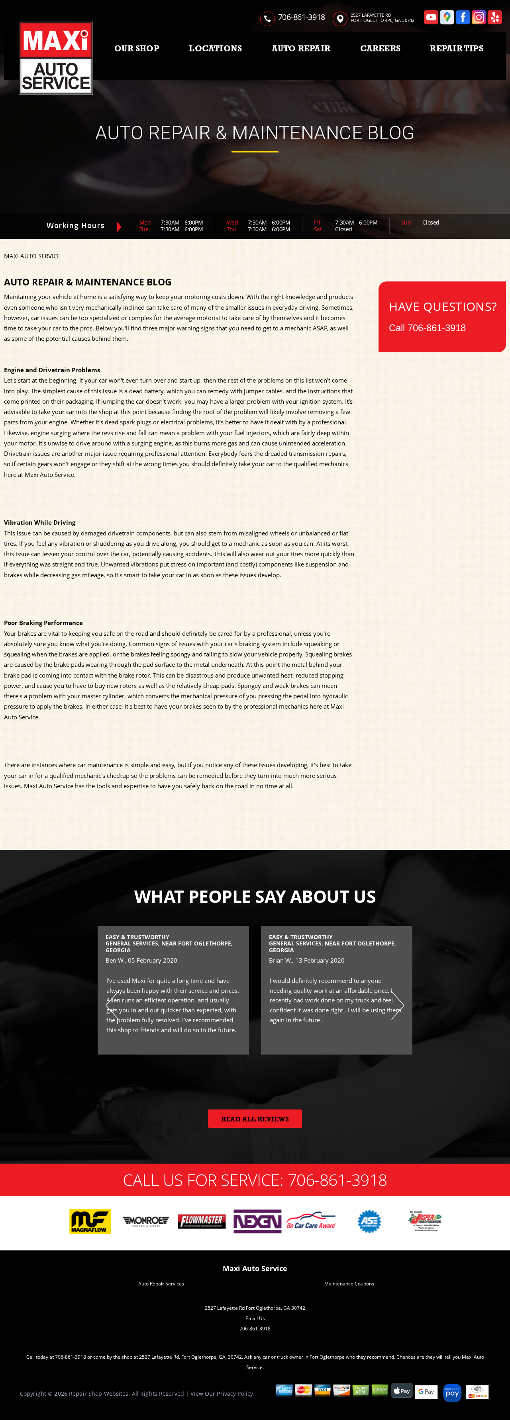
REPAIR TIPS (456, 48)
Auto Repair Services (161, 1283)
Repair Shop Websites (98, 1393)
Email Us (255, 1318)
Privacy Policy (235, 1393)
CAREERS (380, 48)
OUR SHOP (136, 48)
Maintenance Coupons (349, 1283)
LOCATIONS (215, 48)
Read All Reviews (255, 1119)
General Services (132, 943)
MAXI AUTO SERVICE (32, 256)
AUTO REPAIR (301, 48)
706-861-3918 (301, 17)
